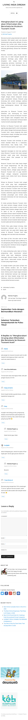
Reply (3, 363)
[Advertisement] (14, 647)
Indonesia (6, 287)
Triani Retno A (8, 480)
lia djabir (7, 445)
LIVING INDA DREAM (14, 4)
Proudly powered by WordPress (9, 714)
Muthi (6, 349)
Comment (4, 516)
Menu (13, 13)
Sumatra (11, 287)
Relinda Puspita (7, 34)
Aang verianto (8, 388)
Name (3, 538)
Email (3, 544)
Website (4, 549)
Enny (5, 406)
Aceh (4, 289)
